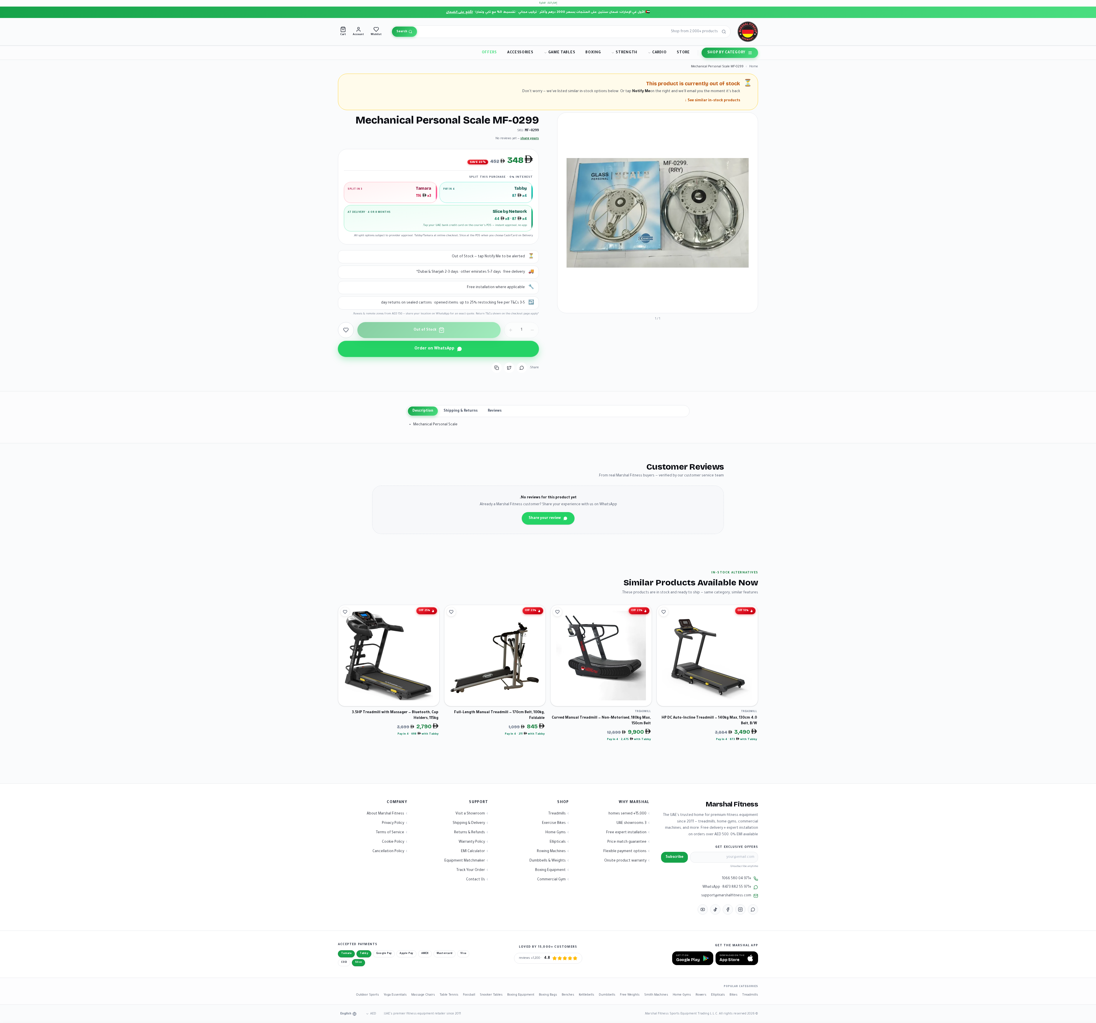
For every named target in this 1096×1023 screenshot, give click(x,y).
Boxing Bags (548, 995)
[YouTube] (703, 909)
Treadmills (750, 995)
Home (753, 66)
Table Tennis (449, 995)
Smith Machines (656, 995)
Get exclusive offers (736, 847)
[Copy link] (496, 368)
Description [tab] (422, 411)
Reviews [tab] (494, 411)
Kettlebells (586, 995)
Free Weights (630, 995)
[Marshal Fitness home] (748, 31)
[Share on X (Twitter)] (509, 368)
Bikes (734, 995)
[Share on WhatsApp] (522, 368)
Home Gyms (682, 995)
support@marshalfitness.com (726, 896)
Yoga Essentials (395, 995)
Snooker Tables (491, 995)
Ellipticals (718, 995)
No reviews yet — (517, 138)
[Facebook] (728, 909)
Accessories (520, 53)
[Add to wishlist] (346, 330)
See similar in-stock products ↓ (712, 101)
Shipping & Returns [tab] (461, 411)
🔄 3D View (739, 303)
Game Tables (561, 53)
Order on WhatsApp (434, 349)
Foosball (469, 995)
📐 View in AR (708, 303)
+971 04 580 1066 (736, 879)
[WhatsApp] (753, 909)
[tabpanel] (548, 425)
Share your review (545, 518)
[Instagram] (740, 909)
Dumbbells (607, 995)
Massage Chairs (423, 995)
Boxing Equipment (520, 995)
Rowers (701, 995)
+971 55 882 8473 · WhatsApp (726, 887)
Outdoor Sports (367, 995)
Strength (626, 53)
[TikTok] (715, 909)
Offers (489, 53)
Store (683, 53)
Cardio (659, 53)
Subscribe (674, 857)
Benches (568, 995)
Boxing (593, 53)
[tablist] (548, 411)
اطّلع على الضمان (459, 12)
